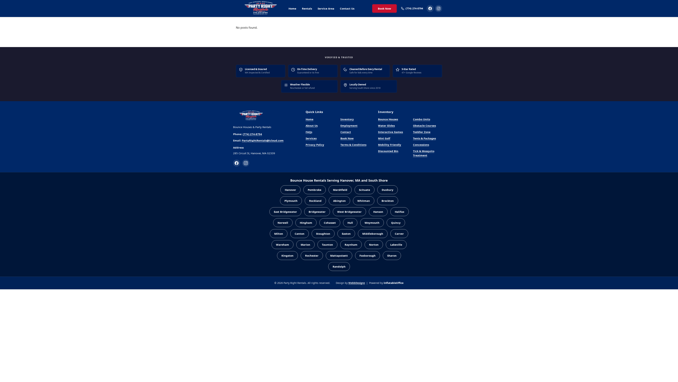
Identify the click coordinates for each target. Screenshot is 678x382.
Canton (299, 233)
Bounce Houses (388, 119)
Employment (349, 125)
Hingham (306, 222)
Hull (350, 222)
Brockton (388, 200)
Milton (278, 233)
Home (292, 8)
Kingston (287, 255)
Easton (346, 233)
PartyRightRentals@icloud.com (263, 140)
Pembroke (314, 190)
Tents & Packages (424, 138)
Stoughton (323, 233)
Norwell (283, 222)
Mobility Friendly (389, 144)
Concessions (421, 144)
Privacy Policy (315, 144)
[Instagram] (245, 163)
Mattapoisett (339, 255)
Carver (399, 233)
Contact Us (347, 8)
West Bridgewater (349, 211)
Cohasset (330, 222)
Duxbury (387, 190)
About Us (312, 125)
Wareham (282, 244)
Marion (305, 244)
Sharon (392, 255)
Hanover (290, 190)
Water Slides (386, 125)
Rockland (315, 200)
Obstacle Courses (424, 125)
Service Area (326, 8)
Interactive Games (390, 132)
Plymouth (291, 200)
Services (311, 138)
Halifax (399, 211)
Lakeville (396, 244)
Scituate (364, 190)
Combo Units (421, 119)
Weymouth (372, 222)
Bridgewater (317, 211)
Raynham (351, 244)
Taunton (327, 244)
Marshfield (340, 190)
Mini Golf (384, 138)
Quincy (396, 222)
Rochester (312, 255)
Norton (374, 244)
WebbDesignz (356, 283)
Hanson (378, 211)
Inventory (347, 119)
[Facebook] (236, 163)
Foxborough (367, 255)
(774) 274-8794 (252, 134)
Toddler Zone (421, 132)
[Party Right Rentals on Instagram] (438, 8)
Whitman (363, 200)
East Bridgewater (285, 211)
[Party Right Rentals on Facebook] (430, 8)
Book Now (384, 8)
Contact (345, 132)
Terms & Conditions (353, 144)
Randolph (339, 266)
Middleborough (372, 233)
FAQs (309, 132)
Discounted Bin (388, 151)
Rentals (307, 8)
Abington (339, 200)
